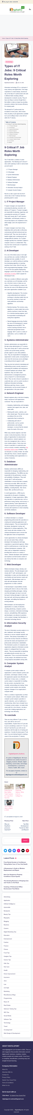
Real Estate (7, 1005)
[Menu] (30, 9)
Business (6, 925)
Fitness (6, 949)
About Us (5, 1069)
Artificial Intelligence (9, 904)
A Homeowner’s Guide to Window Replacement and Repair (14, 869)
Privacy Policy (6, 1077)
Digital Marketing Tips (10, 932)
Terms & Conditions (7, 1082)
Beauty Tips (7, 914)
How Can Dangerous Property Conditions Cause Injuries (13, 875)
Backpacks (7, 911)
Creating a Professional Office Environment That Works (13, 887)
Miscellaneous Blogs (10, 995)
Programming (8, 998)
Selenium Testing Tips (10, 1009)
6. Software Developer (13, 134)
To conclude (11, 140)
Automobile (7, 907)
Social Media (7, 1015)
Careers (6, 928)
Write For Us (6, 1085)
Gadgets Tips (7, 956)
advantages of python (10, 273)
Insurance (7, 977)
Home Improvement (9, 974)
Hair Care (6, 967)
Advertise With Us (7, 1072)
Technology (9, 62)
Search (25, 840)
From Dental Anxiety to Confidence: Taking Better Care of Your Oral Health (15, 863)
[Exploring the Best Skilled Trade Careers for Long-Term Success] (9, 786)
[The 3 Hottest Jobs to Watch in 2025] (9, 802)
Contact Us (5, 1074)
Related (10, 142)
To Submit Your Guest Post (17, 1095)
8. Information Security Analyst (14, 137)
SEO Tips (6, 1012)
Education (7, 935)
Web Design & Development (12, 1033)
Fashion (6, 942)
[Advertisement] (16, 25)
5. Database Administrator (13, 132)
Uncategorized (8, 1030)
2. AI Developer (11, 127)
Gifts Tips (6, 963)
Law (5, 984)
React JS (6, 1002)
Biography (7, 918)
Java (5, 980)
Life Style (6, 988)
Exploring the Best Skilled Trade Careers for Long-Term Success (8, 793)
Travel (5, 1026)
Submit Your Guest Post (9, 1080)
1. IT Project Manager (12, 125)
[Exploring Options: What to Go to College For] (20, 786)
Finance (6, 946)
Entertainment (8, 939)
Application (7, 900)
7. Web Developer (12, 135)
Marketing (7, 991)
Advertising (7, 897)
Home (3, 38)
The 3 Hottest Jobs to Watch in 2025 (8, 808)
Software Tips (8, 1019)
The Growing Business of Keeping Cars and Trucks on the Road (16, 881)
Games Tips (7, 960)
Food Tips (7, 953)
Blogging (6, 921)
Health (6, 970)
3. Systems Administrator (13, 129)
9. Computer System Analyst (14, 139)
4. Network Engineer (12, 130)
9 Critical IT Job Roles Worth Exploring (16, 124)
